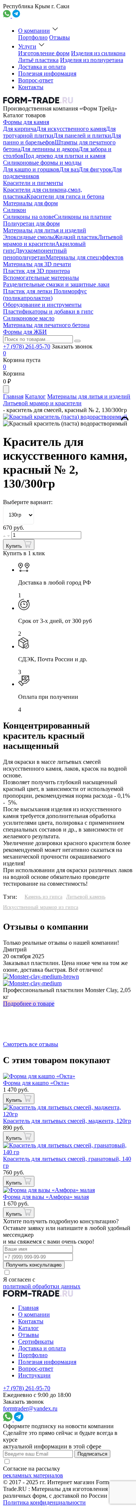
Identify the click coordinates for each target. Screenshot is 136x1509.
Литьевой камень (85, 897)
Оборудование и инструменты (42, 304)
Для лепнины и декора (49, 149)
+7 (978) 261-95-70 (26, 346)
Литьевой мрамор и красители (42, 403)
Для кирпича (19, 129)
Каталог (35, 396)
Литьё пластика (38, 60)
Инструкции (34, 1375)
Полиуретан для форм (31, 223)
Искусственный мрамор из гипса (40, 907)
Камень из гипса (43, 897)
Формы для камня (26, 122)
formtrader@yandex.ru (30, 1408)
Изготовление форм (44, 53)
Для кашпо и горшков (31, 169)
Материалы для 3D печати (37, 264)
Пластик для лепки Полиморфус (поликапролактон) (45, 294)
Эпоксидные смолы (28, 237)
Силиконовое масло (28, 318)
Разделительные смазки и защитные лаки (56, 284)
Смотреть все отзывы (30, 1044)
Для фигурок (95, 169)
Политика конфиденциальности (44, 1502)
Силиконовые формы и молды (42, 162)
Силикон (14, 210)
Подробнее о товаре (28, 1003)
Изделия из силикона (98, 53)
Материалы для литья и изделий (44, 230)
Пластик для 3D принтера (36, 271)
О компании (34, 30)
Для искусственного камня (71, 129)
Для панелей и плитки (82, 135)
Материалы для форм (30, 203)
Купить (14, 546)
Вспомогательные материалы (41, 277)
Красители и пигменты (33, 183)
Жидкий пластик (76, 237)
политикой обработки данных (41, 1286)
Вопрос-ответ (35, 80)
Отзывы (59, 37)
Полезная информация (47, 73)
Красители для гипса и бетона (65, 196)
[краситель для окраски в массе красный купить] (65, 423)
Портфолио (33, 37)
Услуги (27, 46)
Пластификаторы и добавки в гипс (48, 311)
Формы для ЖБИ (25, 332)
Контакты (30, 87)
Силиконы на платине (82, 217)
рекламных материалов (33, 1475)
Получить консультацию (34, 1265)
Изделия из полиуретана (91, 60)
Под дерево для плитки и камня (64, 156)
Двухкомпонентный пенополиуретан (35, 254)
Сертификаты (36, 1341)
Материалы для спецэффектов (85, 257)
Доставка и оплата (42, 67)
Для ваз (69, 169)
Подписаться (92, 1454)
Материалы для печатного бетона (46, 325)
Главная (13, 396)
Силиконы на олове (28, 217)
